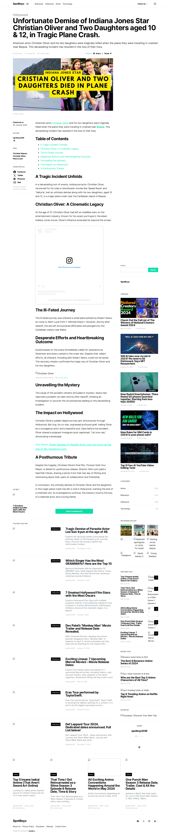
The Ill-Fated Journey (51, 152)
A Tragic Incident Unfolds (53, 144)
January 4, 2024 (126, 438)
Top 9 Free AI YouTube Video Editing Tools (137, 466)
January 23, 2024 (127, 367)
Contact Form (60, 826)
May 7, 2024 (125, 617)
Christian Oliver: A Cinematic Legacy (59, 148)
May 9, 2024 (125, 584)
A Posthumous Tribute (52, 168)
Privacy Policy (28, 826)
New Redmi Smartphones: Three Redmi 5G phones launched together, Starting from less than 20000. (139, 398)
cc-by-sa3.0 (63, 378)
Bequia (100, 127)
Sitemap (49, 826)
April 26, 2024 (125, 667)
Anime (58, 4)
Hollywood (49, 4)
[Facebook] (138, 821)
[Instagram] (149, 821)
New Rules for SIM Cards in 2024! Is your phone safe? (136, 433)
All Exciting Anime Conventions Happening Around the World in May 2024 (132, 611)
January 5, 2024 (126, 405)
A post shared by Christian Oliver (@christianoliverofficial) (69, 300)
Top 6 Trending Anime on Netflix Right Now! (139, 695)
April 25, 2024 (125, 683)
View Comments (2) (74, 511)
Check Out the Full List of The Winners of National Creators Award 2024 (137, 323)
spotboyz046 (18, 138)
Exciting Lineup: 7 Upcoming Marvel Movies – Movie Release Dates (132, 635)
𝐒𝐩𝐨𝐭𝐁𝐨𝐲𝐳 (32, 831)
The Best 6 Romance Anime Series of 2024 (136, 662)
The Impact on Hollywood (54, 164)
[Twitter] (143, 821)
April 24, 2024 (125, 700)
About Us (16, 826)
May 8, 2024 (125, 599)
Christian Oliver (19, 156)
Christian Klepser (20, 153)
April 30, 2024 (126, 641)
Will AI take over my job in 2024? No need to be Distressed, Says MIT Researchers (135, 360)
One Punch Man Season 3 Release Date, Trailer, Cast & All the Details (132, 623)
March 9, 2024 (126, 328)
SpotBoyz (18, 3)
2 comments (31, 53)
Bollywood (39, 4)
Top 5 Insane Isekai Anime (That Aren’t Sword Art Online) (130, 578)
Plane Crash (18, 159)
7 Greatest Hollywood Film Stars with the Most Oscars (20, 508)
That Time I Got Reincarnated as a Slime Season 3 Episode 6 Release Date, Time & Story (132, 592)
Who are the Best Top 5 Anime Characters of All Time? (138, 679)
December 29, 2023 (127, 471)
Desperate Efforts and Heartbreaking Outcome (65, 156)
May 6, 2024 (125, 628)
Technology (67, 4)
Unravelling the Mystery (53, 160)
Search (123, 265)
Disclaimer (40, 826)
